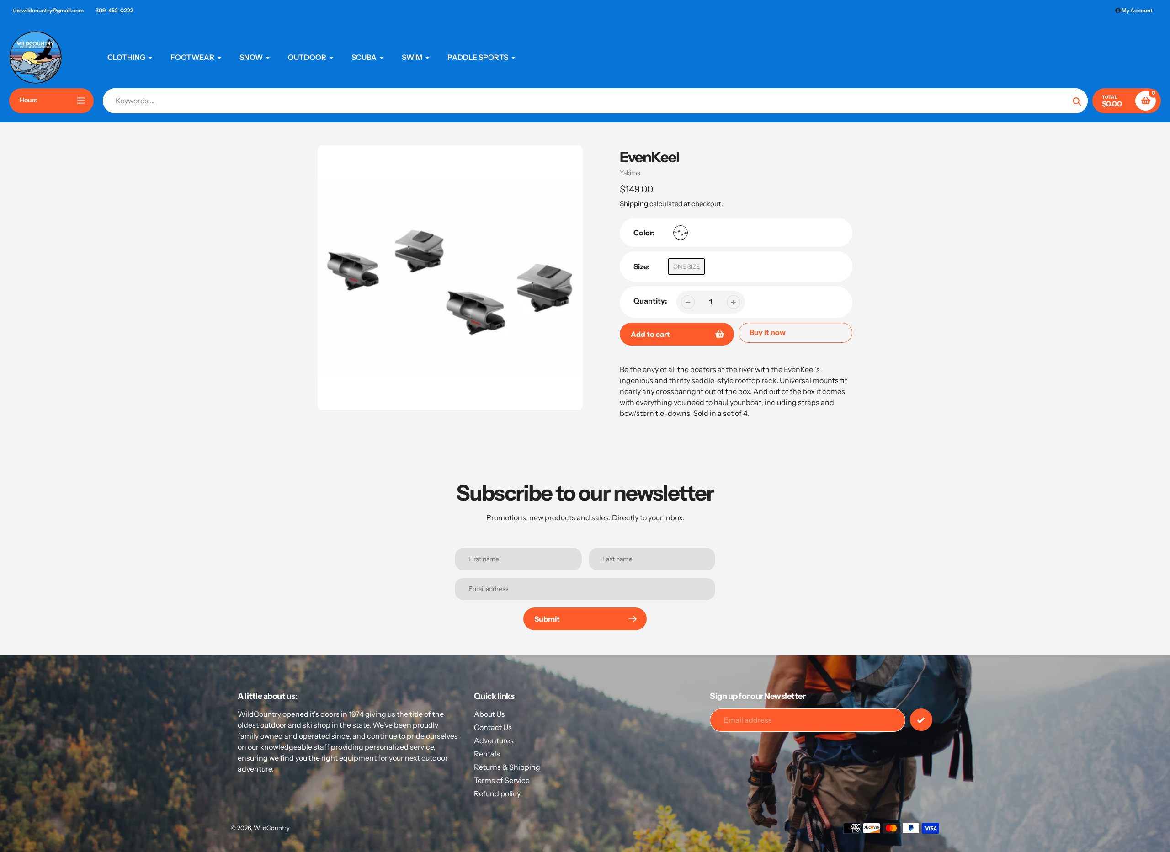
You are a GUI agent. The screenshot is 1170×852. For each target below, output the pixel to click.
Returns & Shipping (507, 767)
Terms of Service (502, 780)
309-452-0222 (114, 10)
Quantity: (650, 300)
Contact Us (493, 727)
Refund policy (497, 793)
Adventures (494, 740)
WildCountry (272, 827)
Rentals (487, 753)
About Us (489, 714)
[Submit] (921, 719)
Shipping (634, 203)
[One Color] (680, 232)
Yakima (630, 173)
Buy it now (768, 332)
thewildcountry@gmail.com (48, 10)
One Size (686, 266)
